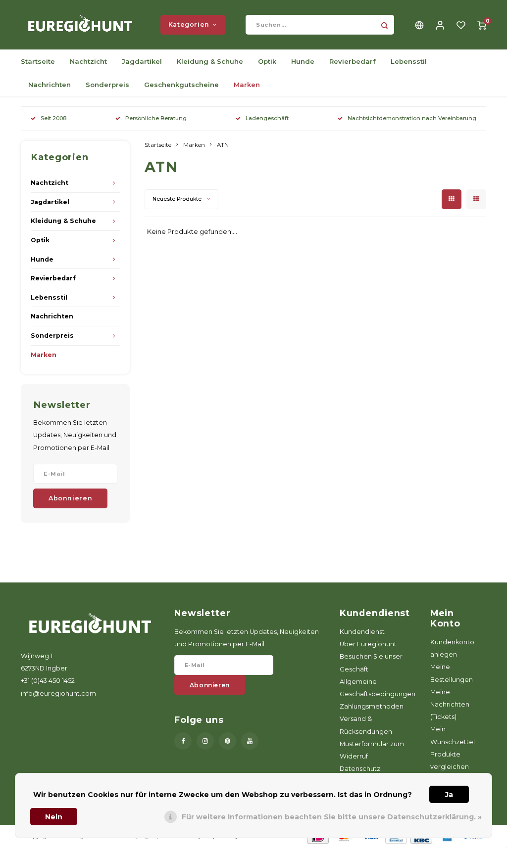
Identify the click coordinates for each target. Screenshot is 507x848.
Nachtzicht (88, 61)
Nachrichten (49, 85)
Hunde (302, 61)
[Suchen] (384, 25)
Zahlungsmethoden (372, 706)
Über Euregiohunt (368, 644)
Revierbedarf (352, 61)
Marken (247, 85)
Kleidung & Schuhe (210, 61)
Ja (449, 794)
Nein (53, 816)
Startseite (38, 61)
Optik (267, 61)
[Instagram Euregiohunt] (205, 741)
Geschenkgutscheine (181, 85)
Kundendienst (362, 631)
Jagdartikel (142, 61)
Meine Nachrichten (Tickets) (449, 704)
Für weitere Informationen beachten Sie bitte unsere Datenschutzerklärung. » (332, 816)
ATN (223, 144)
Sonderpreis (107, 85)
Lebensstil (409, 61)
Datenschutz (360, 768)
